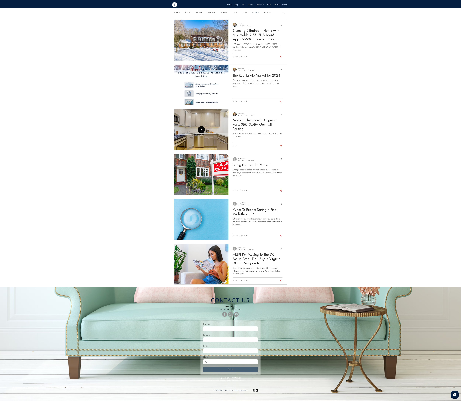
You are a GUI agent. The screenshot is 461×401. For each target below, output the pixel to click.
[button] (284, 13)
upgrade (199, 12)
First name (206, 324)
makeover (224, 12)
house (235, 12)
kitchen (188, 12)
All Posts (177, 12)
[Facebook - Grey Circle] (224, 314)
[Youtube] (236, 314)
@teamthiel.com (234, 309)
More (266, 12)
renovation (211, 12)
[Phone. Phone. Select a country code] (207, 361)
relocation (255, 12)
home (244, 12)
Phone (205, 357)
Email (205, 346)
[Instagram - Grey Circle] (230, 314)
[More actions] (282, 24)
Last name (206, 335)
